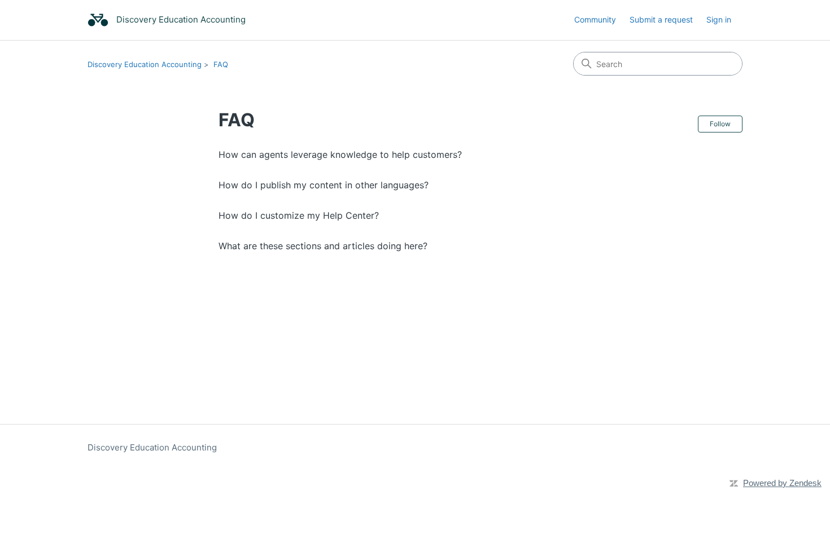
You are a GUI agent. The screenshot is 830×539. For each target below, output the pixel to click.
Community (595, 19)
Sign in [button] (718, 19)
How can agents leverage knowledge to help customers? (340, 154)
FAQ (220, 64)
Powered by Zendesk (782, 483)
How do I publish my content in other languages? (324, 185)
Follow (720, 124)
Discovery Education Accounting (145, 64)
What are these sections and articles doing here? (323, 245)
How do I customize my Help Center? (299, 215)
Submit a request (661, 19)
